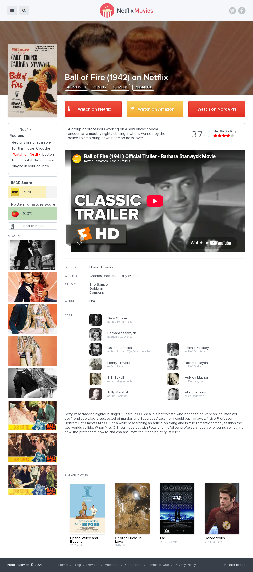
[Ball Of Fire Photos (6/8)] (32, 415)
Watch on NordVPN (216, 109)
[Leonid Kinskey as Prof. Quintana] (207, 355)
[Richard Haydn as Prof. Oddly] (207, 369)
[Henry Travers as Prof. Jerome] (129, 369)
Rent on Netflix (33, 226)
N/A (92, 301)
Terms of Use (158, 565)
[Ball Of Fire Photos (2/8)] (32, 287)
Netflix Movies (18, 565)
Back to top (237, 565)
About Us (112, 565)
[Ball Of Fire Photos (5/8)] (32, 383)
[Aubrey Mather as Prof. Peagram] (207, 384)
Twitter (232, 10)
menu (12, 10)
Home (63, 565)
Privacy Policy (185, 565)
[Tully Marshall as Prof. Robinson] (129, 399)
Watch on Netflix (94, 109)
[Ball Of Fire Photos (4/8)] (32, 351)
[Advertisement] (208, 297)
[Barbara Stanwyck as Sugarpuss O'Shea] (129, 340)
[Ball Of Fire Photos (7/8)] (32, 447)
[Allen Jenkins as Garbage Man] (207, 399)
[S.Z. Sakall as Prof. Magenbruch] (129, 384)
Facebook (242, 10)
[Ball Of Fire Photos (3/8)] (32, 319)
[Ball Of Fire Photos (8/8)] (32, 480)
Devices (92, 565)
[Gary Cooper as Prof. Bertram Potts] (129, 325)
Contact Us (133, 565)
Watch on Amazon (156, 109)
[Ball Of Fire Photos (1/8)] (32, 255)
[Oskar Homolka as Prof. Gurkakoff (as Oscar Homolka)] (129, 355)
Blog (77, 565)
